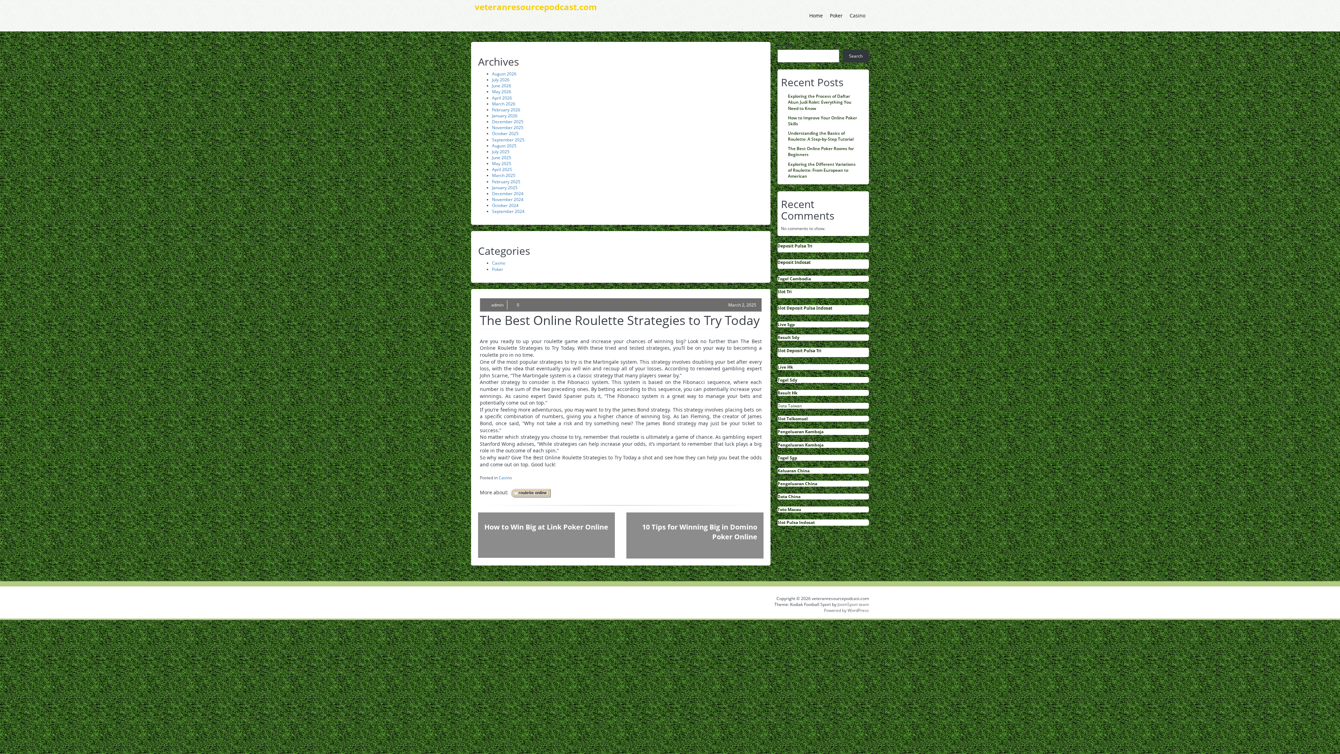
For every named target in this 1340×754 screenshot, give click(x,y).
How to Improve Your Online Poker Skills (822, 121)
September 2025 (508, 140)
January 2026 (505, 116)
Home (816, 15)
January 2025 (505, 188)
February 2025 (506, 182)
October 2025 (505, 133)
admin (497, 305)
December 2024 (507, 194)
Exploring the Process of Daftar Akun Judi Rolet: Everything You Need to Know (819, 102)
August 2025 (504, 146)
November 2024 (507, 199)
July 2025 (500, 152)
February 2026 (506, 110)
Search (784, 45)
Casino (857, 15)
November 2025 (507, 128)
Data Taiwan (789, 406)
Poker (836, 15)
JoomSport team (853, 604)
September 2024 (508, 211)
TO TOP (671, 574)
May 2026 (501, 92)
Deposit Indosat (794, 262)
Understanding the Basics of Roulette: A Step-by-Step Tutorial (821, 136)
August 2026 (504, 74)
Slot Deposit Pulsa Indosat (804, 308)
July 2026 (500, 80)
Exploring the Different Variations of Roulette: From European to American (822, 170)
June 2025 (501, 158)
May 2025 (501, 164)
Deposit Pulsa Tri (794, 246)
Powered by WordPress (846, 610)
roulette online (533, 492)
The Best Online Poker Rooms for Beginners (821, 151)
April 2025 (502, 169)
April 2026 (502, 98)
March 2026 (503, 104)
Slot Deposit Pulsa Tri (799, 351)
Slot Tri (784, 292)
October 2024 (505, 205)
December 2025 (507, 122)
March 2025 (503, 175)
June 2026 (501, 86)
